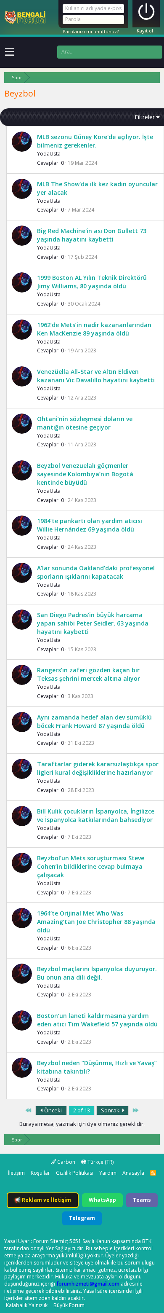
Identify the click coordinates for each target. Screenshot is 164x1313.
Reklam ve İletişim (42, 1199)
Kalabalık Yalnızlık (27, 1305)
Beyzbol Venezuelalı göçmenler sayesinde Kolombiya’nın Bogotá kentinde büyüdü (85, 474)
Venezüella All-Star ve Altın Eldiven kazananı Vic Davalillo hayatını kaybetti (96, 376)
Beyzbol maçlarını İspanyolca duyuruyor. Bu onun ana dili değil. (97, 973)
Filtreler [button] (145, 117)
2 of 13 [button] (81, 1110)
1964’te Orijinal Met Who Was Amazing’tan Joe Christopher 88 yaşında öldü (96, 921)
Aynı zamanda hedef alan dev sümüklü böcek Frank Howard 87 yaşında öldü (94, 721)
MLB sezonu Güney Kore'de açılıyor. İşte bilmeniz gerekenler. (95, 141)
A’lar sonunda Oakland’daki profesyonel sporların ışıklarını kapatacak (96, 572)
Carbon (65, 1161)
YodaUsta (49, 153)
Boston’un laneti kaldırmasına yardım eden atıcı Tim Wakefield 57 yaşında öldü (97, 1020)
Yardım (107, 1172)
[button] (9, 52)
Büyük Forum (69, 1305)
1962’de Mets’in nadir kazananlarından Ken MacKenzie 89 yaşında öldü (94, 329)
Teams (142, 1199)
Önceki (52, 1110)
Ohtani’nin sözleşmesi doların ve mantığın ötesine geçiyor (84, 423)
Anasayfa (133, 1172)
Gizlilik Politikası (74, 1172)
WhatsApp (102, 1199)
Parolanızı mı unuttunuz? (91, 31)
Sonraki (111, 1110)
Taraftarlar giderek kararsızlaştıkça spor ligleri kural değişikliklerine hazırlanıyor (98, 768)
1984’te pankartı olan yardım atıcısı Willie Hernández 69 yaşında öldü (89, 525)
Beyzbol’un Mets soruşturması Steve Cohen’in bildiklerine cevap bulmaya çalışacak (90, 866)
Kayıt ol (145, 30)
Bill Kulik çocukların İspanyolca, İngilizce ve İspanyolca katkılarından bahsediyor (95, 815)
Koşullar (40, 1172)
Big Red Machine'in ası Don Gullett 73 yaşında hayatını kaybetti (91, 235)
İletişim (16, 1172)
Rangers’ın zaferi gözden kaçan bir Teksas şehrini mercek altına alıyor (88, 674)
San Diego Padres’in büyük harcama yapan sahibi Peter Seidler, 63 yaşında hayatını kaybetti (92, 623)
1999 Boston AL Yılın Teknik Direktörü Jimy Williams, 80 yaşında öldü (92, 282)
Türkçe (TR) (100, 1161)
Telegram (82, 1218)
